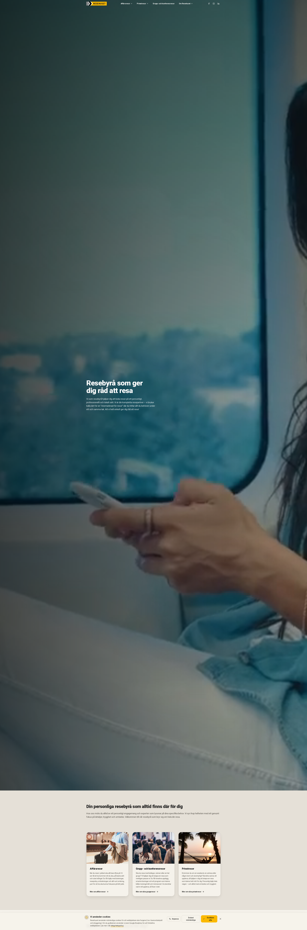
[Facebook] (209, 3)
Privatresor (141, 4)
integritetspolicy (117, 926)
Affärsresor (125, 4)
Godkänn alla (210, 919)
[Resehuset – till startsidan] (96, 4)
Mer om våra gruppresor (145, 892)
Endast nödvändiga (191, 919)
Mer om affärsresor (98, 892)
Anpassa (175, 919)
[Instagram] (214, 3)
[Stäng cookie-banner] (220, 919)
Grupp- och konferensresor (164, 4)
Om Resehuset (184, 4)
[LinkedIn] (218, 3)
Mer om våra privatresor (191, 892)
